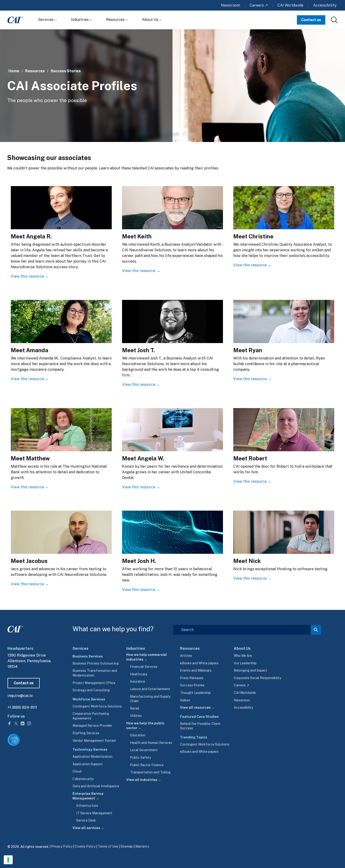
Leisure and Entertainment (150, 689)
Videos (185, 700)
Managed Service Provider (92, 725)
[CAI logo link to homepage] (15, 20)
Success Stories (66, 71)
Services (46, 19)
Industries (80, 19)
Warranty (142, 846)
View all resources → (197, 707)
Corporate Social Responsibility (257, 678)
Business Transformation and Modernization (95, 673)
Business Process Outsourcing (96, 663)
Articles (186, 656)
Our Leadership (245, 663)
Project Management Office (94, 683)
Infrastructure (87, 805)
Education (138, 735)
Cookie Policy (85, 846)
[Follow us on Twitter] (16, 723)
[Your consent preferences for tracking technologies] (8, 859)
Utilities (136, 716)
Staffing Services (86, 733)
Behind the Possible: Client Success (200, 726)
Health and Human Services (151, 743)
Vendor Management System (94, 740)
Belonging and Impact (250, 670)
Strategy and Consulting (91, 690)
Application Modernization (92, 756)
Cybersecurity (83, 779)
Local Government (144, 750)
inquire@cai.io (20, 695)
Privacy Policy (62, 846)
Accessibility (325, 5)
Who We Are (243, 656)
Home (13, 71)
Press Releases (191, 678)
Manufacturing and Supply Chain (150, 699)
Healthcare (138, 674)
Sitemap (126, 846)
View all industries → (143, 780)
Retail (134, 708)
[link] (334, 20)
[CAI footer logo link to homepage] (15, 628)
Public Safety (140, 757)
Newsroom (230, 5)
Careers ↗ (259, 5)
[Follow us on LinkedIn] (23, 723)
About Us (150, 19)
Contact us (311, 20)
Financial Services (143, 667)
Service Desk (86, 820)
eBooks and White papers (199, 663)
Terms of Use (108, 846)
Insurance (137, 681)
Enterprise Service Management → (88, 796)
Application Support (88, 764)
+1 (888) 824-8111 (22, 707)
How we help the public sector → (145, 725)
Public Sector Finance (147, 765)
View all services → (88, 828)
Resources (116, 19)
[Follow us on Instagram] (29, 723)
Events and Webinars (195, 670)
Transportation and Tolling (150, 772)
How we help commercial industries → (146, 657)
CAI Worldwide (290, 5)
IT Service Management (94, 813)
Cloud (77, 771)
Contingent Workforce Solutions (97, 706)
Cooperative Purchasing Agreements (91, 716)
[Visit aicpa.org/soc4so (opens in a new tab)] (14, 740)
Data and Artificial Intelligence (96, 786)
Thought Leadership (195, 693)
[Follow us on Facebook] (10, 723)
